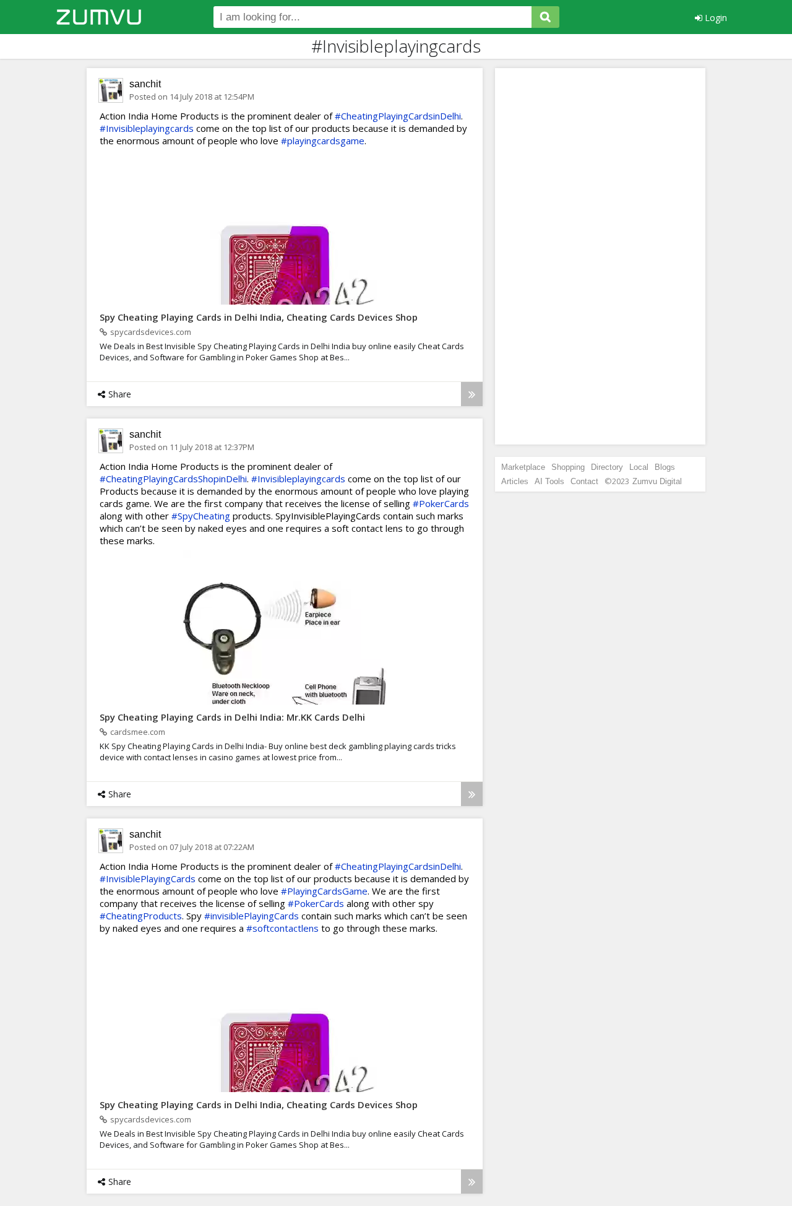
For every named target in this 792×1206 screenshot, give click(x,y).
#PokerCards (441, 503)
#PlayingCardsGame (324, 891)
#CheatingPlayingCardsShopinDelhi (173, 478)
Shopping (568, 467)
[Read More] (472, 394)
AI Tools (549, 481)
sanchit (145, 84)
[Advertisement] (600, 256)
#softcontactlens (282, 928)
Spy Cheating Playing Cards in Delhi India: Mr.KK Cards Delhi (232, 717)
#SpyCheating (200, 516)
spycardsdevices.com (150, 331)
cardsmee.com (137, 731)
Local (638, 467)
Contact (584, 481)
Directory (607, 467)
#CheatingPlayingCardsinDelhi (398, 116)
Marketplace (523, 467)
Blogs (665, 467)
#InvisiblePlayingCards (148, 878)
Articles (514, 481)
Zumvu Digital (657, 481)
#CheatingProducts (141, 915)
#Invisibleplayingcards (147, 128)
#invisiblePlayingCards (251, 915)
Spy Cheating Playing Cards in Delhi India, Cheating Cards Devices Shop (259, 317)
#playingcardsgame (322, 140)
